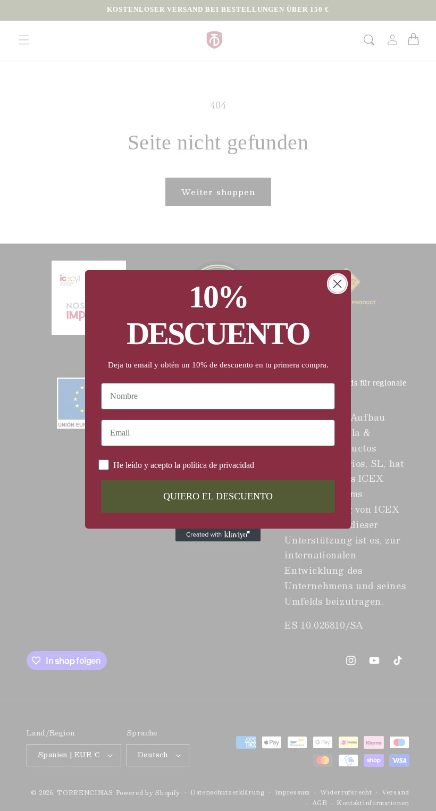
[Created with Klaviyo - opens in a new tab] (218, 535)
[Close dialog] (337, 283)
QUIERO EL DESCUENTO (218, 496)
